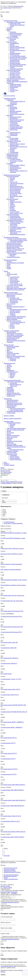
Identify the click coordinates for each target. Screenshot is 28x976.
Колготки (9, 261)
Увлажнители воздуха (12, 400)
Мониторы (13, 230)
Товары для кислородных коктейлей (16, 252)
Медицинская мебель (12, 199)
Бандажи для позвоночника (17, 47)
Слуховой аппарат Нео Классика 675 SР (11, 616)
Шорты (9, 267)
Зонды (11, 180)
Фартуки (12, 376)
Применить (5, 519)
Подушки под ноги (15, 76)
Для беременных (14, 43)
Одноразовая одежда (12, 371)
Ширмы (12, 207)
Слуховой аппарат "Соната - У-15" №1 (11, 679)
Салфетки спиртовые (12, 451)
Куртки (9, 369)
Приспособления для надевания (15, 262)
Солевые (12, 151)
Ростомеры (13, 210)
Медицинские (13, 108)
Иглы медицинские (15, 190)
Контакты (6, 463)
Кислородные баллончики (14, 244)
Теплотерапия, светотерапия (14, 333)
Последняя (6, 855)
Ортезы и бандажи (12, 42)
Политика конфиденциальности (9, 891)
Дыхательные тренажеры (16, 241)
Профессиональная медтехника (12, 175)
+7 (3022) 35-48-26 (7, 7)
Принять (3, 974)
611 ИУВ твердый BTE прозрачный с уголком (13, 538)
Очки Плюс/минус (15, 281)
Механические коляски (16, 299)
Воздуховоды (13, 194)
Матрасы (9, 29)
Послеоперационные (15, 34)
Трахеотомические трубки (17, 187)
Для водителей (14, 282)
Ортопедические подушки (14, 70)
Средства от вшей (11, 452)
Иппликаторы (13, 129)
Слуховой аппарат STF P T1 (8, 743)
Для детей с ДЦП (14, 298)
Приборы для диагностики (14, 394)
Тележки (12, 209)
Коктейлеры (13, 254)
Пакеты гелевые (11, 354)
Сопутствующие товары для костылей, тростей (17, 323)
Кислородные (13, 142)
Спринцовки (13, 455)
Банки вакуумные (11, 444)
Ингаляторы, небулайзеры (14, 141)
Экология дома (8, 398)
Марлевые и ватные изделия (14, 441)
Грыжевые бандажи (15, 53)
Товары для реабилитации (11, 292)
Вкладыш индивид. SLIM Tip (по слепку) (12, 554)
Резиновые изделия (12, 454)
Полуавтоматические (15, 168)
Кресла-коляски (11, 296)
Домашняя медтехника (10, 98)
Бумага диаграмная (15, 192)
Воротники (13, 39)
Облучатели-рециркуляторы (17, 408)
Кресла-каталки (11, 295)
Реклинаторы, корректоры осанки (16, 22)
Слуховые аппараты (12, 158)
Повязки (12, 425)
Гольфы (9, 268)
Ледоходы (9, 349)
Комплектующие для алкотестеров (15, 385)
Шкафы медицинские (15, 202)
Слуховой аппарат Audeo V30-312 (10, 694)
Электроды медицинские (16, 183)
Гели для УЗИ (13, 182)
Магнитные (13, 32)
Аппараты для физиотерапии (11, 330)
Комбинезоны (10, 370)
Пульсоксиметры (11, 251)
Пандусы (9, 305)
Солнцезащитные (14, 277)
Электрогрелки (14, 139)
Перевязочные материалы (14, 422)
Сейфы (12, 203)
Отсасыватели (14, 226)
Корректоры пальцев (15, 84)
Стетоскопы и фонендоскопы (18, 227)
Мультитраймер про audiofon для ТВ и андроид (13, 585)
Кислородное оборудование (11, 237)
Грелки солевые (14, 138)
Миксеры (12, 255)
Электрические (14, 124)
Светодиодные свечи (12, 153)
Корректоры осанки (15, 23)
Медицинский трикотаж (10, 260)
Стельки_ (12, 88)
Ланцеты (12, 179)
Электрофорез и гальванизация (15, 335)
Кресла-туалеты (11, 303)
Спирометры (10, 391)
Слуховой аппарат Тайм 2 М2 (8, 647)
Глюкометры (10, 100)
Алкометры (10, 387)
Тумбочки (12, 206)
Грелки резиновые (15, 458)
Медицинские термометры (17, 114)
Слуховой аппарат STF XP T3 (8, 774)
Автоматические (14, 166)
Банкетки (12, 204)
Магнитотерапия (11, 332)
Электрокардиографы (15, 228)
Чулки (8, 265)
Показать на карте (18, 6)
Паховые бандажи (15, 61)
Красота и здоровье (9, 415)
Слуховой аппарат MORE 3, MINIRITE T (12, 727)
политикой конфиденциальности (10, 902)
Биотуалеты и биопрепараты (14, 294)
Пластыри (12, 424)
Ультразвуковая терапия (13, 337)
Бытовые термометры (15, 111)
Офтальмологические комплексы (15, 289)
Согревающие (13, 36)
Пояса (8, 30)
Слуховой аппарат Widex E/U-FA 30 (10, 821)
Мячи (8, 350)
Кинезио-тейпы (11, 347)
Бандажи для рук (14, 49)
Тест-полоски (10, 432)
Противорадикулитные (16, 33)
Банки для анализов (12, 437)
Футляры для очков (12, 274)
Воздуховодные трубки (16, 196)
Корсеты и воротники (12, 37)
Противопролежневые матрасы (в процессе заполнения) (16, 79)
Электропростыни (12, 405)
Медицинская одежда (9, 363)
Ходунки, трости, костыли (14, 320)
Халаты (9, 364)
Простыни (12, 373)
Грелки (9, 136)
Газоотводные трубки (15, 193)
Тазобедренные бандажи (16, 68)
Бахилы (9, 434)
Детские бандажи (14, 54)
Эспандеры (13, 360)
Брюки (8, 367)
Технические (13, 107)
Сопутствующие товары (16, 410)
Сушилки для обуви (12, 156)
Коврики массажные (15, 121)
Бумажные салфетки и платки (15, 445)
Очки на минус (14, 279)
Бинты (11, 427)
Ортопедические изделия (10, 20)
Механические (14, 118)
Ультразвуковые (14, 152)
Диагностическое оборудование (12, 380)
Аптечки (9, 439)
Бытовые (12, 110)
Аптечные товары (8, 421)
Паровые (12, 149)
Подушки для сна (14, 74)
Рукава (8, 264)
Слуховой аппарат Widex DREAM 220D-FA (12, 790)
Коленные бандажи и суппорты (18, 57)
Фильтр (4, 491)
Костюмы (9, 366)
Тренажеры (13, 359)
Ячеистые (12, 313)
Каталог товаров (5, 481)
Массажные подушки (15, 117)
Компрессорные (14, 145)
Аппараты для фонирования (14, 336)
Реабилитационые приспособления (16, 316)
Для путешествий (14, 71)
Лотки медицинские (15, 217)
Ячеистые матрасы (15, 312)
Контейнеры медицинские (17, 219)
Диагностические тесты (13, 393)
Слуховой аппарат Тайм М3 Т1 (9, 663)
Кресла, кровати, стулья (16, 213)
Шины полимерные (12, 319)
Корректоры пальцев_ (16, 85)
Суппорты (9, 27)
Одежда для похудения (13, 353)
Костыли (12, 328)
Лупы (8, 272)
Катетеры (12, 177)
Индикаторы (13, 185)
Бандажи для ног (14, 46)
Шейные (12, 44)
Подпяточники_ (14, 87)
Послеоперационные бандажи (18, 64)
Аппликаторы (13, 122)
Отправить (3, 904)
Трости (12, 325)
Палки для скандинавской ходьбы (16, 356)
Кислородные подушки (13, 247)
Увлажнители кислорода (13, 257)
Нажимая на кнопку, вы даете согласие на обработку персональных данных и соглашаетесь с (14, 901)
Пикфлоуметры (11, 395)
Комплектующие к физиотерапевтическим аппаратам (16, 340)
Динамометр (10, 388)
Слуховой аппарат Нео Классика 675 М (11, 632)
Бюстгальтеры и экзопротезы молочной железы (17, 59)
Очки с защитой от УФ (16, 284)
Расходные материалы (13, 176)
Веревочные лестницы (13, 346)
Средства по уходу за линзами (15, 285)
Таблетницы (10, 442)
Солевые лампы (11, 412)
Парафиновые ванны (12, 155)
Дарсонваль (10, 342)
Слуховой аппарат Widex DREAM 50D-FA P (12, 805)
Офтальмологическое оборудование (15, 232)
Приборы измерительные (16, 221)
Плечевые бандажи (15, 63)
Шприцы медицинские (16, 186)
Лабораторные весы (15, 132)
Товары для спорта (9, 345)
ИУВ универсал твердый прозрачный (11, 569)
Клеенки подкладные (15, 459)
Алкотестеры (13, 383)
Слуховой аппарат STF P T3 (8, 758)
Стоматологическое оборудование (15, 223)
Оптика (6, 271)
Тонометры (10, 163)
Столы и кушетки (14, 211)
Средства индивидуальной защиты (16, 428)
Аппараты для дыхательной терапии (16, 238)
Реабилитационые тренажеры (15, 318)
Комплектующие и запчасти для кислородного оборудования (15, 249)
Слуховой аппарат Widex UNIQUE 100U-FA (12, 837)
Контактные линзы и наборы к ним (16, 288)
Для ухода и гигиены (9, 95)
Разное (12, 377)
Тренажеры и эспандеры (13, 357)
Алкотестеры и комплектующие (15, 381)
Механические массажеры (17, 119)
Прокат (3, 467)
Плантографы (10, 390)
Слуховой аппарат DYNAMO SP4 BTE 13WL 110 (14, 711)
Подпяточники (14, 90)
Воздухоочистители (12, 401)
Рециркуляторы (11, 407)
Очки (8, 275)
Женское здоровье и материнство (12, 418)
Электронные (13, 135)
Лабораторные (14, 112)
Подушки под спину (15, 77)
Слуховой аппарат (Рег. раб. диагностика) (12, 600)
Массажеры (10, 115)
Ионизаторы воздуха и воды (14, 403)
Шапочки (12, 374)
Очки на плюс (14, 278)
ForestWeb (14, 893)
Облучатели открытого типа (14, 404)
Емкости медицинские (13, 214)
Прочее (12, 197)
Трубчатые (13, 315)
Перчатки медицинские (13, 435)
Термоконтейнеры (15, 216)
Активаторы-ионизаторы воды (15, 411)
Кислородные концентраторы (15, 245)
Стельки (12, 91)
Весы (8, 131)
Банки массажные (14, 125)
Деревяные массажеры (16, 128)
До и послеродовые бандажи (17, 56)
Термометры (10, 105)
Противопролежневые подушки (18, 309)
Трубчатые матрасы (15, 311)
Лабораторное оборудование (17, 234)
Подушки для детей (15, 73)
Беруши (9, 431)
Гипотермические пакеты (16, 449)
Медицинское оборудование (14, 220)
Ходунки (12, 326)
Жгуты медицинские (15, 189)
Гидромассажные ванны (16, 126)
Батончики (10, 438)
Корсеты (12, 40)
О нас (5, 462)
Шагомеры (10, 352)
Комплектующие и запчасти (17, 143)
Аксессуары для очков (13, 286)
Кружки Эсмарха (14, 456)
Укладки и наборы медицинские (15, 429)
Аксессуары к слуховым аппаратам (13, 523)
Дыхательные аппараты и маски (18, 240)
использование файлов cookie (8, 966)
